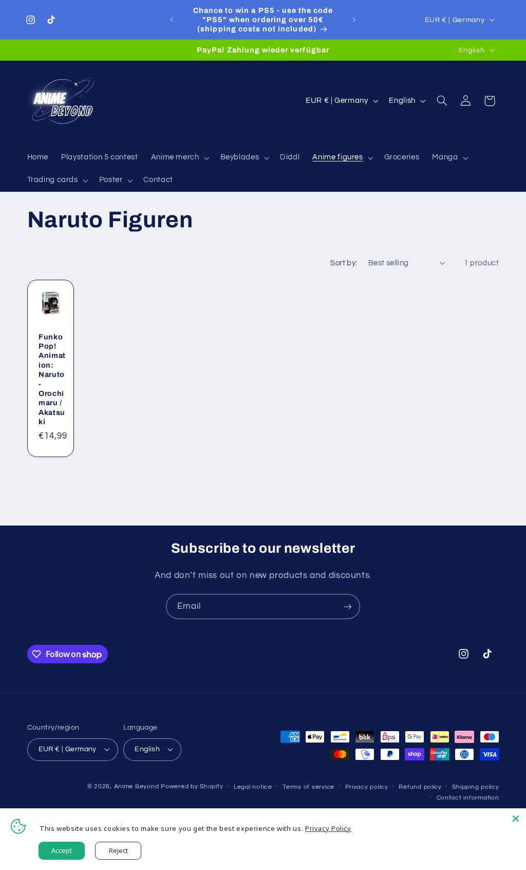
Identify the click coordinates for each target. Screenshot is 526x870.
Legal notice (253, 787)
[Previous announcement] (171, 19)
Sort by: (343, 263)
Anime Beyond (136, 786)
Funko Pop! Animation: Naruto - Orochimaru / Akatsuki (52, 379)
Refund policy (420, 787)
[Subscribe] (348, 606)
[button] (179, 158)
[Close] (516, 818)
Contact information (468, 798)
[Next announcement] (354, 19)
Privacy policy (366, 787)
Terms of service (308, 787)
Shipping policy (475, 787)
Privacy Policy (328, 828)
